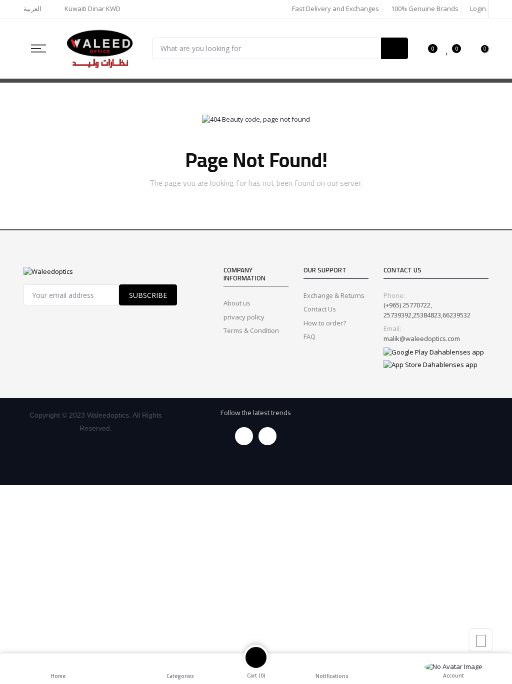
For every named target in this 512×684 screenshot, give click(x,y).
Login (477, 8)
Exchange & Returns (334, 295)
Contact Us (320, 308)
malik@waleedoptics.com (422, 338)
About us (237, 302)
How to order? (325, 322)
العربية (33, 8)
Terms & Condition (251, 330)
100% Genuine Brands (424, 8)
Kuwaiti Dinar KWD (93, 8)
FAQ (310, 336)
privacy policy (244, 316)
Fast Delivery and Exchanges (334, 8)
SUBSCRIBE (148, 295)
